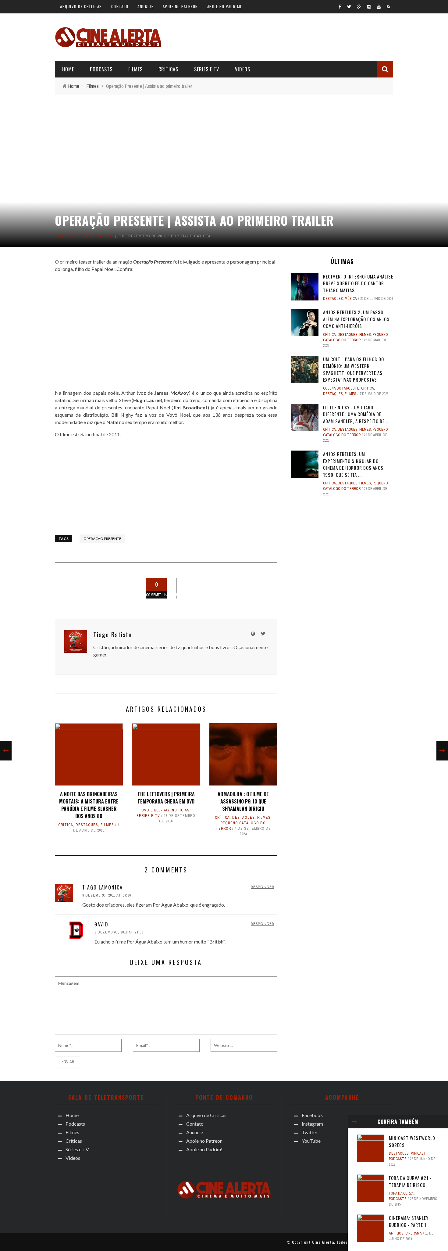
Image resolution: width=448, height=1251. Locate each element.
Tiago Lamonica (102, 887)
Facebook (312, 1115)
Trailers (103, 236)
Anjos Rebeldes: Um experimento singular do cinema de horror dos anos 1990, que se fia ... (353, 464)
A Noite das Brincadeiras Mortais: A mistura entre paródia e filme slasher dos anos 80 (89, 805)
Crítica (65, 824)
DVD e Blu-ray (155, 810)
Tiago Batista (195, 236)
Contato (120, 6)
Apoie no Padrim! (224, 6)
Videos (242, 69)
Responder (262, 886)
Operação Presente (102, 538)
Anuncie (145, 6)
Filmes (135, 69)
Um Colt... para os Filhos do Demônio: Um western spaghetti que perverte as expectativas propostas (353, 369)
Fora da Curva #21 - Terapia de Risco (410, 1181)
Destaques (87, 824)
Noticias (80, 236)
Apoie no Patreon (180, 6)
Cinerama (413, 1233)
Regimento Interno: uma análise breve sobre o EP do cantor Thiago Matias (358, 283)
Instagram (312, 1124)
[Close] (354, 1121)
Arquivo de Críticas (81, 6)
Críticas (168, 69)
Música (351, 298)
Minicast (418, 1153)
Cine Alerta (323, 1242)
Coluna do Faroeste (341, 388)
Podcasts (101, 69)
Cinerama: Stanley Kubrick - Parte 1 (408, 1221)
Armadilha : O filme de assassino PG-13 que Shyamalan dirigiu (243, 801)
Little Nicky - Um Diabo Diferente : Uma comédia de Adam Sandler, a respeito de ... (356, 414)
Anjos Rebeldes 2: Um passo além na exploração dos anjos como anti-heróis (356, 319)
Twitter (310, 1132)
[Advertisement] (282, 36)
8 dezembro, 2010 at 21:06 (118, 932)
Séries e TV (206, 69)
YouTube (311, 1141)
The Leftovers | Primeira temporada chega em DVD (166, 797)
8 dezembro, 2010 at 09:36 (106, 895)
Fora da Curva (401, 1193)
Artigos (396, 1233)
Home (68, 69)
